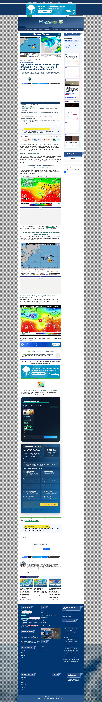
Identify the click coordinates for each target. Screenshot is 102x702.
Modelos (40, 29)
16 (80, 167)
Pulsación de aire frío (67, 659)
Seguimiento (67, 661)
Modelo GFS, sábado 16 (28, 106)
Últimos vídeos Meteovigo (28, 118)
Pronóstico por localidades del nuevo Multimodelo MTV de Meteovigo (45, 16)
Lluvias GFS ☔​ (70, 2)
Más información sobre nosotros (33, 643)
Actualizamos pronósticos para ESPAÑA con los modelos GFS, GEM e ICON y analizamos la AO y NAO (41, 120)
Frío (76, 641)
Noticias (35, 29)
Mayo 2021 (75, 648)
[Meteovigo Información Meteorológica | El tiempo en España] (51, 21)
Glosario (72, 29)
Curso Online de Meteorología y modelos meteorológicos (36, 116)
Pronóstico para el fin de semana (29, 104)
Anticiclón (76, 626)
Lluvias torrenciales (68, 648)
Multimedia (67, 29)
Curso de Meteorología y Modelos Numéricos (44, 566)
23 (80, 169)
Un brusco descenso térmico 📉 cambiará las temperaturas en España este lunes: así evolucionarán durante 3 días (55, 592)
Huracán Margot (44, 544)
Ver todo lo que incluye (26, 510)
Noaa (22, 682)
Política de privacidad (45, 644)
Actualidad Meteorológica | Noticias (29, 59)
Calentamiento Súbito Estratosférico (71, 632)
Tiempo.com (23, 684)
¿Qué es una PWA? (44, 617)
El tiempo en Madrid (71, 639)
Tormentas (71, 663)
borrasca (22, 151)
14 (75, 167)
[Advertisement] (40, 93)
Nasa (22, 685)
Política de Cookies (44, 649)
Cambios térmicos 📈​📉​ (52, 2)
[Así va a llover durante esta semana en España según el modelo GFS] (40, 583)
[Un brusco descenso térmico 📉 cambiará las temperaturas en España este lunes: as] (55, 583)
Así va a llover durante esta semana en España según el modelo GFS (40, 590)
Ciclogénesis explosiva (68, 635)
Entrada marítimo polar (69, 641)
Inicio (25, 29)
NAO (65, 650)
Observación (55, 29)
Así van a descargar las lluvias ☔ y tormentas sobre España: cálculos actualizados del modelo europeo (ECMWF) (26, 592)
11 (67, 167)
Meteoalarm (23, 689)
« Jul (64, 176)
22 (78, 169)
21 (75, 169)
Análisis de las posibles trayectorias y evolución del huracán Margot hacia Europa (39, 113)
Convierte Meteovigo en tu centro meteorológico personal (36, 123)
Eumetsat (23, 687)
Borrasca (36, 544)
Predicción (29, 29)
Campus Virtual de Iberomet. (74, 681)
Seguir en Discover (56, 344)
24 (65, 171)
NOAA (22, 657)
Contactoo (43, 610)
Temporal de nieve (74, 661)
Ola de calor (75, 650)
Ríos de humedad (75, 659)
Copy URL (47, 548)
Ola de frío (66, 652)
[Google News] (43, 553)
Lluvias (67, 646)
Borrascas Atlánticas (71, 630)
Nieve (70, 650)
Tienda (42, 620)
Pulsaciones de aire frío (71, 657)
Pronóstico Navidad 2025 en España (71, 655)
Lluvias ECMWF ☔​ (43, 2)
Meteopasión (43, 622)
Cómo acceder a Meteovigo (66, 616)
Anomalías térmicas (68, 626)
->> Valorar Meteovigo (32, 520)
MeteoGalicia (23, 650)
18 (67, 169)
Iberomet (22, 690)
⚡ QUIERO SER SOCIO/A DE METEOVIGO (49, 504)
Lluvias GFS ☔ (35, 2)
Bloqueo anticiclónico (73, 628)
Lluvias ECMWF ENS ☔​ (62, 2)
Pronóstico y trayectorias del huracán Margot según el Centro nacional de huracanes (40, 109)
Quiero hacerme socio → (50, 436)
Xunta (22, 652)
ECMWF (66, 637)
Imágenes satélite (47, 29)
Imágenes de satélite (73, 643)
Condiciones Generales (45, 648)
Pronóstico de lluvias (74, 652)
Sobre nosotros (44, 612)
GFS (66, 643)
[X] (27, 572)
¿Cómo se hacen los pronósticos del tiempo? (49, 615)
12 (70, 167)
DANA (76, 635)
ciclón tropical (50, 226)
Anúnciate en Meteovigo (45, 625)
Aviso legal (43, 646)
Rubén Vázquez (35, 79)
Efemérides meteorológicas (73, 637)
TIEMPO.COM (23, 655)
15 (78, 167)
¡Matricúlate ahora (40, 395)
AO (66, 628)
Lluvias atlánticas (73, 646)
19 (70, 169)
